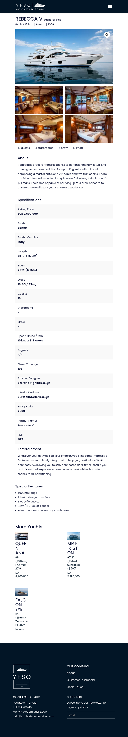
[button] (107, 35)
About (71, 673)
